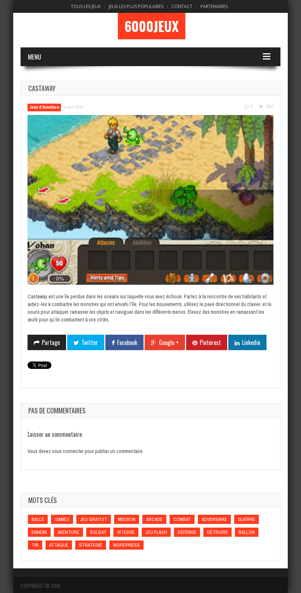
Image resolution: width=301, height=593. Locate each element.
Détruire (217, 532)
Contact (181, 6)
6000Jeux (151, 26)
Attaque (58, 545)
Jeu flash (156, 532)
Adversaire (214, 519)
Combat (182, 519)
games (62, 519)
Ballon (247, 532)
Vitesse (126, 532)
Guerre (246, 519)
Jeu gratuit (93, 519)
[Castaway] (150, 200)
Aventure (68, 532)
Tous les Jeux (86, 6)
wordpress (126, 545)
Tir (35, 545)
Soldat (98, 532)
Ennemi (39, 532)
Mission (126, 519)
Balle (38, 519)
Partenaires (214, 6)
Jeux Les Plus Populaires (136, 6)
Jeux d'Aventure (44, 107)
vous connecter (68, 451)
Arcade (154, 519)
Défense (187, 532)
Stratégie (90, 545)
